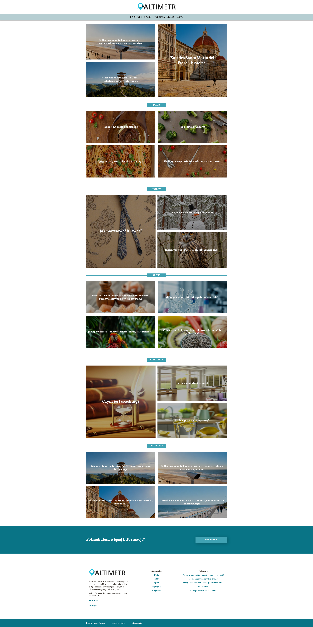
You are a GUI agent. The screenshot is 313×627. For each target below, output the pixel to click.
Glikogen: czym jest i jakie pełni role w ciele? (192, 297)
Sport (147, 17)
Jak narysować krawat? (121, 231)
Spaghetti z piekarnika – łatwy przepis (121, 161)
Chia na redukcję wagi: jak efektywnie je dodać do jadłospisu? (192, 332)
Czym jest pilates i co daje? (192, 383)
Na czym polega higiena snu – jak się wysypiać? (203, 575)
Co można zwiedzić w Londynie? (203, 579)
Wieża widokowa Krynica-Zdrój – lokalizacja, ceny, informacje (120, 79)
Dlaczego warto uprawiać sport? (203, 590)
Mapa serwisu (118, 623)
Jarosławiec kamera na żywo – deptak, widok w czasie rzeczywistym (192, 502)
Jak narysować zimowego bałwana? (192, 212)
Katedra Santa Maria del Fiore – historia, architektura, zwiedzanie (192, 61)
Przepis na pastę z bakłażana (121, 127)
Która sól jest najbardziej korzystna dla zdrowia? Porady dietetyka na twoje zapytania (121, 297)
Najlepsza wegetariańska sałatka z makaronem (192, 161)
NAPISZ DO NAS (211, 540)
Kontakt (93, 605)
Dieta (180, 17)
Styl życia (159, 17)
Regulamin (137, 623)
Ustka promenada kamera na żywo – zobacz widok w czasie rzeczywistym (121, 42)
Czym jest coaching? (121, 401)
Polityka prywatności (95, 623)
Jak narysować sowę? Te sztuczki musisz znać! (192, 250)
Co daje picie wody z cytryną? (192, 420)
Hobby (170, 17)
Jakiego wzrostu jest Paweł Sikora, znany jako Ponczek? (120, 331)
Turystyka (136, 17)
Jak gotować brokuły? (192, 127)
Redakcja (94, 600)
